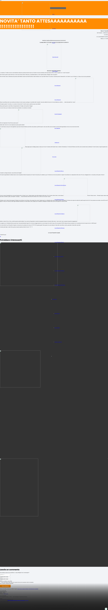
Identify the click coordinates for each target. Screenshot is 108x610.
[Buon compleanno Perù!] (29, 285)
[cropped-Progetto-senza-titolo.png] (36, 30)
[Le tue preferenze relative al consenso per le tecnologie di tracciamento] (106, 609)
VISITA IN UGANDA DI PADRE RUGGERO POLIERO (18, 600)
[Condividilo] (0, 236)
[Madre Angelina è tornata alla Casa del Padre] (20, 387)
